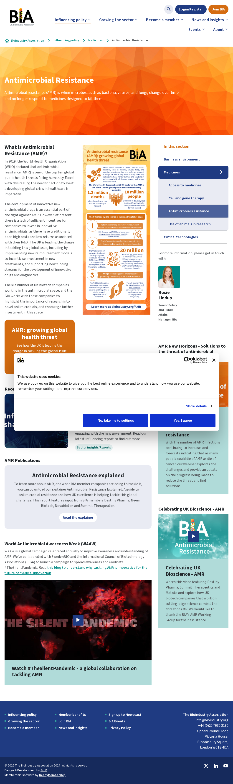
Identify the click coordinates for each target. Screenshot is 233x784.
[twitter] (206, 766)
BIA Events (117, 721)
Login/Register (191, 9)
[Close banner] (213, 360)
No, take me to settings (116, 420)
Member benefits (72, 714)
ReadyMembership (52, 775)
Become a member (162, 20)
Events (194, 30)
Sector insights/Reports (94, 447)
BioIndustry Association (27, 40)
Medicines (95, 40)
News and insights (208, 20)
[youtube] (225, 766)
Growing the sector (116, 20)
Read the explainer (78, 517)
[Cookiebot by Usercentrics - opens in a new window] (187, 360)
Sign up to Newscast (125, 714)
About (218, 30)
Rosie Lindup (165, 295)
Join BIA (218, 9)
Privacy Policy (120, 727)
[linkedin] (216, 766)
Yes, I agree (183, 420)
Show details (196, 406)
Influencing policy (71, 20)
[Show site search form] (168, 9)
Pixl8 (44, 770)
